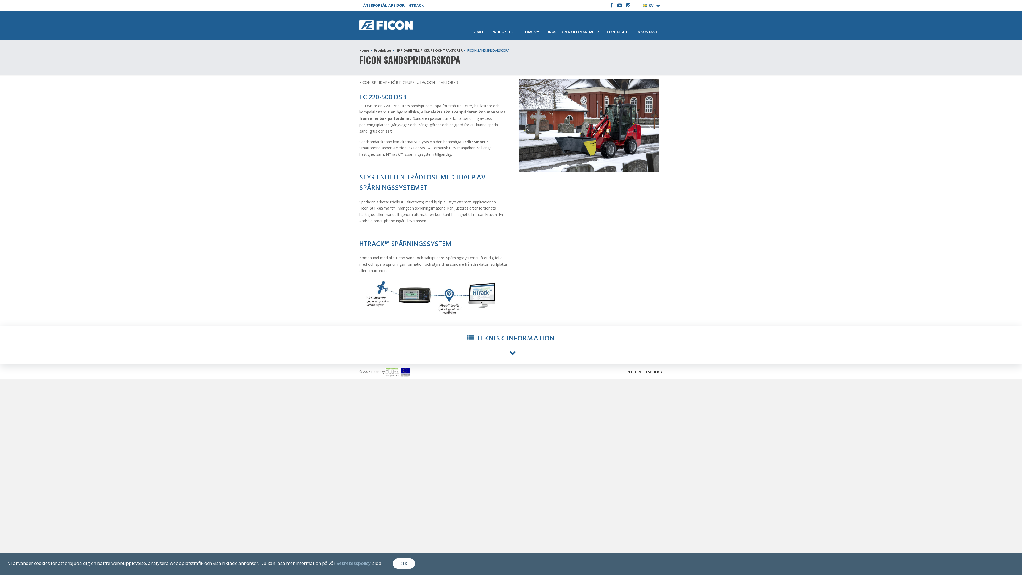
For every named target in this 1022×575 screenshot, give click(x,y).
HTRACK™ (530, 31)
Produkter (503, 31)
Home (364, 50)
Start (478, 31)
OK (403, 563)
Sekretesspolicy (353, 563)
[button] (511, 345)
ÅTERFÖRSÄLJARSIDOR (384, 5)
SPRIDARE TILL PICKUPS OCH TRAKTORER (429, 50)
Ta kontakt (646, 31)
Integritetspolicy (645, 371)
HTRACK (416, 5)
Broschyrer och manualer (573, 31)
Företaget (617, 31)
